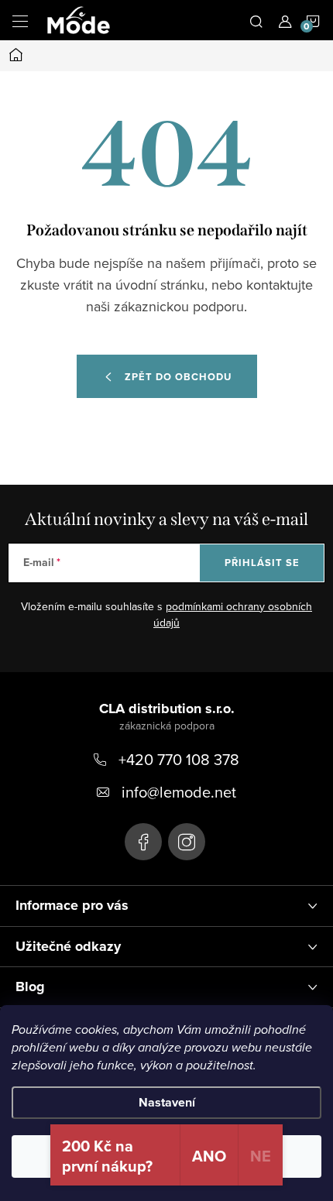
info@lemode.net (179, 792)
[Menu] (20, 20)
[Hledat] (256, 20)
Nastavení (167, 1102)
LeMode (143, 841)
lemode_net (186, 841)
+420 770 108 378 (178, 759)
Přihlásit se (262, 562)
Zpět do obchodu (178, 376)
